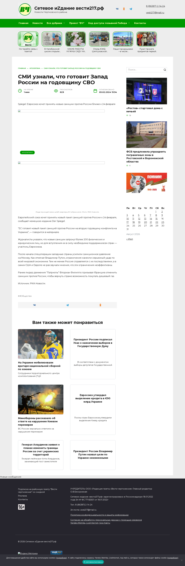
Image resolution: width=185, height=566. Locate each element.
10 (127, 218)
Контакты (140, 23)
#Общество (26, 296)
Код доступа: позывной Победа (107, 23)
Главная (23, 23)
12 (139, 218)
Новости (38, 23)
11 (133, 218)
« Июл (129, 239)
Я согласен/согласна (93, 562)
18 (133, 222)
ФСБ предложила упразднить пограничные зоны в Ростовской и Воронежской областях (146, 156)
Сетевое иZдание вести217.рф (69, 8)
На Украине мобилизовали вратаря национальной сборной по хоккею (39, 366)
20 (145, 222)
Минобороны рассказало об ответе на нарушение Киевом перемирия (38, 421)
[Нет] (181, 560)
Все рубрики (54, 23)
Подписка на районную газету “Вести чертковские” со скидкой (37, 490)
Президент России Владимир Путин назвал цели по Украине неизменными (93, 454)
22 (156, 222)
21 (151, 222)
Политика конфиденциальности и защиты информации (99, 515)
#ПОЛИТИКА (27, 152)
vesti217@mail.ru (155, 12)
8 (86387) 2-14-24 (155, 6)
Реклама (22, 496)
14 (151, 218)
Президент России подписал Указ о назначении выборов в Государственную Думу (92, 343)
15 (156, 218)
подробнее (61, 558)
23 (162, 222)
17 (127, 222)
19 (139, 222)
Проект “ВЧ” (76, 23)
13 (145, 218)
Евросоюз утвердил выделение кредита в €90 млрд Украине (92, 398)
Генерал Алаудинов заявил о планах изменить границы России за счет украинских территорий (41, 449)
